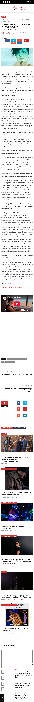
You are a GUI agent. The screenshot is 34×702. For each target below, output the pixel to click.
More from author (19, 428)
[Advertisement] (17, 336)
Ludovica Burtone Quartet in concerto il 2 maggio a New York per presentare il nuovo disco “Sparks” (16, 562)
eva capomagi (11, 359)
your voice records (8, 361)
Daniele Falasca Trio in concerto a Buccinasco (14, 630)
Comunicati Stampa (7, 502)
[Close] (32, 665)
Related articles (7, 428)
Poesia (9, 469)
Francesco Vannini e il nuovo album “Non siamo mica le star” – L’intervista (16, 596)
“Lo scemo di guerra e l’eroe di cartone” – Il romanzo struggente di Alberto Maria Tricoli (23, 696)
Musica (3, 16)
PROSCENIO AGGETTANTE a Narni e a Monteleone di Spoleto (16, 494)
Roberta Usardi (8, 32)
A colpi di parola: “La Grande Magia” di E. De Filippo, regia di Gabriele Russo (23, 674)
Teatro (14, 469)
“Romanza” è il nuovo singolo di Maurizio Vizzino (13, 527)
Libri (16, 681)
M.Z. (16, 463)
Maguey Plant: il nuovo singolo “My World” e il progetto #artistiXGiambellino (15, 459)
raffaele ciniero (21, 359)
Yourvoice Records (25, 72)
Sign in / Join (29, 1)
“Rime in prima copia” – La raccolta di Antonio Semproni (23, 685)
